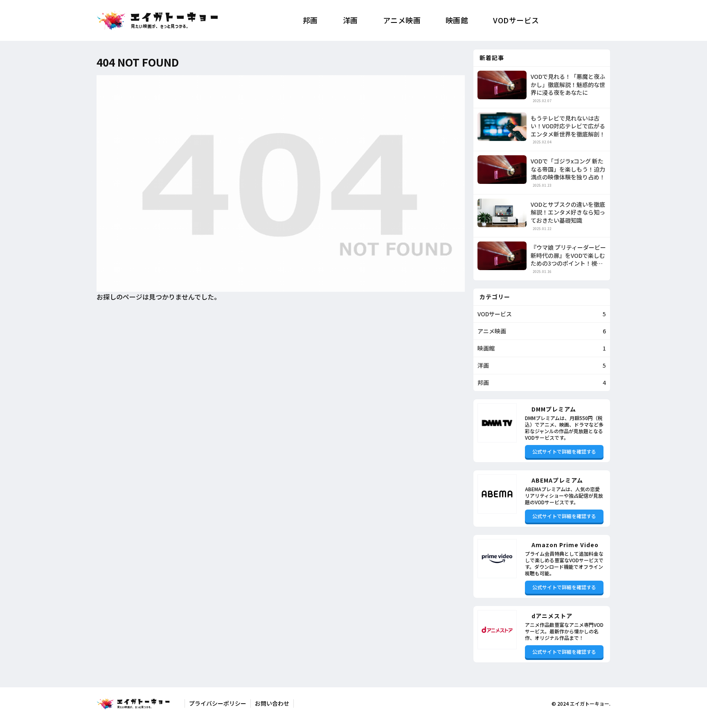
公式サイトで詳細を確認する (564, 451)
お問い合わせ (272, 703)
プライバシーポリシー (217, 703)
